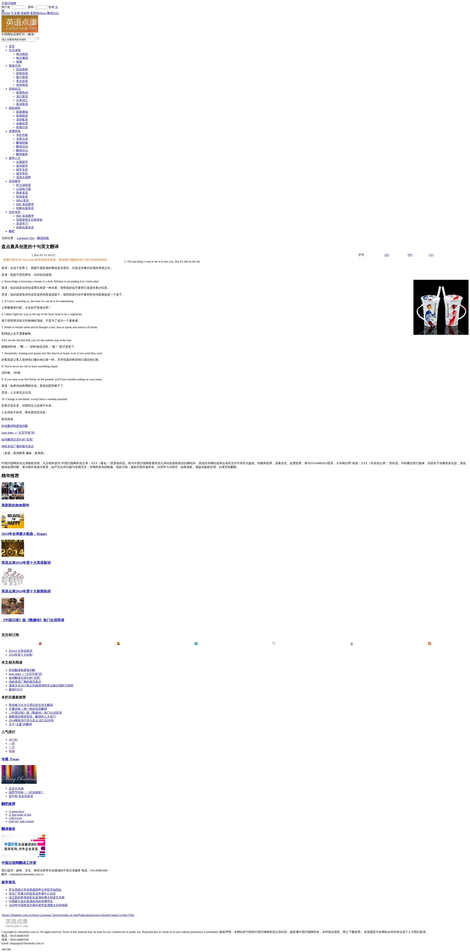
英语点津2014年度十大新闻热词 (26, 591)
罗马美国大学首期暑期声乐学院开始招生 (35, 889)
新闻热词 (22, 92)
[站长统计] (6, 949)
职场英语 (22, 196)
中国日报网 (8, 3)
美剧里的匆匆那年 (15, 505)
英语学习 (22, 223)
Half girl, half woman (21, 821)
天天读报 (15, 50)
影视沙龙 (22, 127)
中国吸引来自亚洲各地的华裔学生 (31, 901)
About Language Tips (44, 915)
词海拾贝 (15, 88)
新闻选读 (22, 73)
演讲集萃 (22, 119)
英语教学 (15, 181)
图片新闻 (22, 77)
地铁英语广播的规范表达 (17, 446)
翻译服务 (22, 154)
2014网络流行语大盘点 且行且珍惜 (31, 720)
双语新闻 (22, 69)
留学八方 (15, 158)
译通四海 (15, 131)
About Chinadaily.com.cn (16, 915)
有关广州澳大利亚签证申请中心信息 (32, 893)
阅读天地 (15, 65)
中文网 (15, 13)
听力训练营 (23, 185)
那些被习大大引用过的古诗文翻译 (31, 705)
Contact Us (116, 915)
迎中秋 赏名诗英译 (21, 796)
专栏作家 (22, 134)
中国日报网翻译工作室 (18, 863)
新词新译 (22, 104)
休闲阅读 (22, 84)
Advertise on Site (68, 915)
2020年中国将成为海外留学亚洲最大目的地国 (38, 905)
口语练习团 (23, 188)
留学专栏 (22, 169)
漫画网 (25, 13)
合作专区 (15, 212)
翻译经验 (22, 142)
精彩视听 (15, 108)
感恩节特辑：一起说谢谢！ (26, 792)
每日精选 (22, 54)
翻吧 (12, 231)
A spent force (16, 811)
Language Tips (25, 238)
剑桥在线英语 (25, 208)
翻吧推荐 (8, 804)
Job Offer (128, 915)
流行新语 (22, 96)
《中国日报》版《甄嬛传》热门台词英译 (32, 620)
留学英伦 (22, 173)
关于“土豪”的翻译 (20, 724)
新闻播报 (22, 111)
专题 (10, 759)
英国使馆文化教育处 (29, 219)
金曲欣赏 (22, 123)
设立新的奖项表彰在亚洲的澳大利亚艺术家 (37, 897)
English (5, 13)
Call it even (15, 818)
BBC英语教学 (25, 204)
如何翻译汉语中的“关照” (17, 439)
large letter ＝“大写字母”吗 (18, 432)
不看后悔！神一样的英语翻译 (28, 708)
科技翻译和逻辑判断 (14, 425)
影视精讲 (22, 115)
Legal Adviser (101, 915)
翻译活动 (22, 146)
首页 (12, 46)
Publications (85, 915)
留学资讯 (8, 882)
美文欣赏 (22, 81)
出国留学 (22, 161)
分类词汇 (22, 100)
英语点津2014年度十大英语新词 (26, 563)
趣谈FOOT (16, 689)
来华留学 (22, 165)
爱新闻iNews (38, 13)
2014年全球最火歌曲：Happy (24, 534)
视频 (19, 61)
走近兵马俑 (16, 788)
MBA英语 (22, 200)
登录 (51, 7)
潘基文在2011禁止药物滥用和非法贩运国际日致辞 (41, 685)
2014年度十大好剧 (20, 654)
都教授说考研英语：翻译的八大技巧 (32, 716)
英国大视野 (23, 177)
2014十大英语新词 (20, 650)
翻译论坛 (53, 13)
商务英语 (22, 192)
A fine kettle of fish (20, 814)
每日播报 (22, 57)
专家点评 (22, 138)
